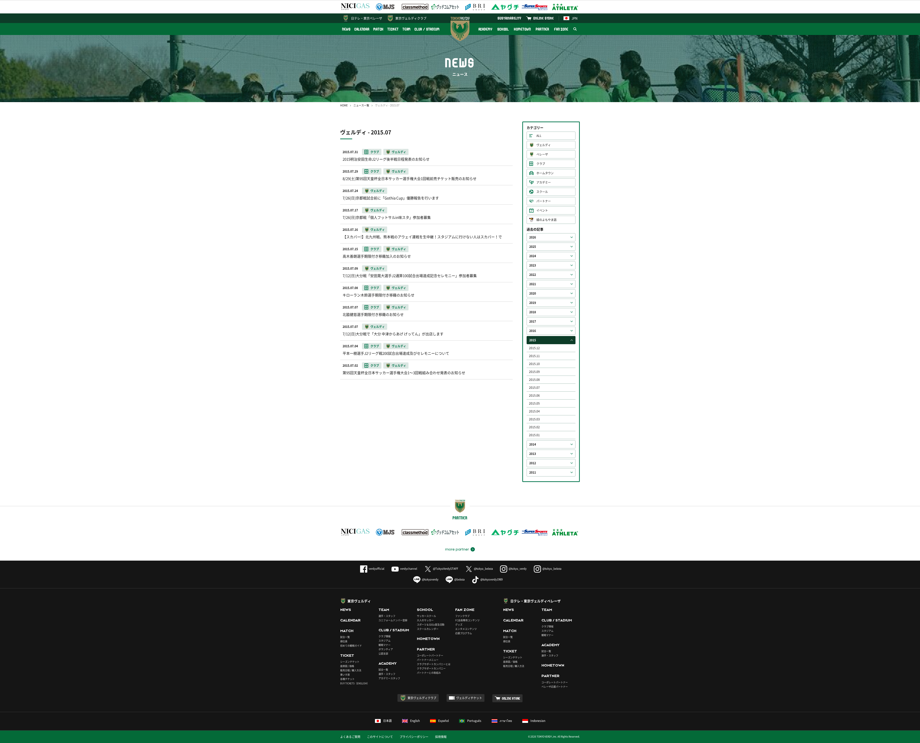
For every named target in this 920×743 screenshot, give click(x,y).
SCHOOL (503, 29)
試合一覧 (345, 637)
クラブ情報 (385, 636)
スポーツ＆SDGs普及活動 (430, 624)
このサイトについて (380, 737)
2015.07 (534, 387)
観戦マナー (385, 645)
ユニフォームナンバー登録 (393, 620)
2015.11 (534, 356)
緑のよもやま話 (546, 220)
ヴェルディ (543, 145)
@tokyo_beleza (483, 569)
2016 (532, 331)
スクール (542, 192)
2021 (532, 284)
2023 (532, 265)
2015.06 (534, 395)
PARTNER (542, 29)
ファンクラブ (462, 616)
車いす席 (345, 674)
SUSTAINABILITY (509, 18)
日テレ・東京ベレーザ (366, 18)
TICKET (392, 29)
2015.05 (534, 403)
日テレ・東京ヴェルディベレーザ (535, 600)
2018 (532, 312)
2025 (532, 246)
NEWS (346, 29)
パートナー (543, 201)
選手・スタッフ (387, 616)
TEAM (406, 29)
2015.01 (534, 435)
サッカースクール (426, 616)
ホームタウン (545, 173)
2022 (532, 275)
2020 (532, 293)
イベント (542, 210)
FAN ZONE (561, 29)
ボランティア (386, 649)
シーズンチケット (349, 661)
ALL (538, 136)
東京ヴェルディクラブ (410, 18)
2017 (532, 321)
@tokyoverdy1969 (491, 579)
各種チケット (347, 679)
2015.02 (534, 427)
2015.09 (534, 372)
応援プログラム (463, 633)
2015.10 (534, 364)
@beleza (459, 579)
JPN (574, 18)
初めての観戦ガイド (351, 645)
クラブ (540, 164)
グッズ (458, 624)
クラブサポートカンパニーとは (433, 664)
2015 (532, 340)
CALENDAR (361, 29)
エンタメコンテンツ (466, 629)
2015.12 (534, 348)
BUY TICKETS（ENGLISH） (354, 683)
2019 (532, 303)
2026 (532, 237)
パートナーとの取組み (429, 672)
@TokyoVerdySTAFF (445, 569)
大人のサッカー (425, 620)
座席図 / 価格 (347, 666)
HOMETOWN (522, 29)
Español (443, 721)
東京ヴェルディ (359, 600)
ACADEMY (485, 29)
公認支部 (383, 653)
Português (474, 721)
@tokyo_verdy (518, 569)
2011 (532, 472)
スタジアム (385, 640)
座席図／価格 (510, 661)
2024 (532, 256)
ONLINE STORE (543, 18)
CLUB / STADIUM (427, 29)
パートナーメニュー (427, 660)
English (415, 721)
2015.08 (534, 379)
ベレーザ (542, 154)
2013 (532, 454)
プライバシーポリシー (414, 737)
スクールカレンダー (427, 629)
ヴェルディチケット (469, 698)
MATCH (378, 29)
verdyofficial (376, 569)
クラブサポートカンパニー (431, 668)
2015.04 (534, 411)
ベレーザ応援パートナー (554, 686)
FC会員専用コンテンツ (467, 620)
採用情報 (441, 737)
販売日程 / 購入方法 (350, 670)
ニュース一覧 (361, 105)
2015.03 (534, 419)
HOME (344, 105)
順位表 (343, 641)
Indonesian (537, 721)
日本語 (387, 721)
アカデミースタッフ (389, 678)
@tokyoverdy (430, 579)
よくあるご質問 (350, 737)
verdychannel (408, 569)
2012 (532, 463)
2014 (532, 444)
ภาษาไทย (506, 721)
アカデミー (543, 182)
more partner (457, 549)
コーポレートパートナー (430, 655)
